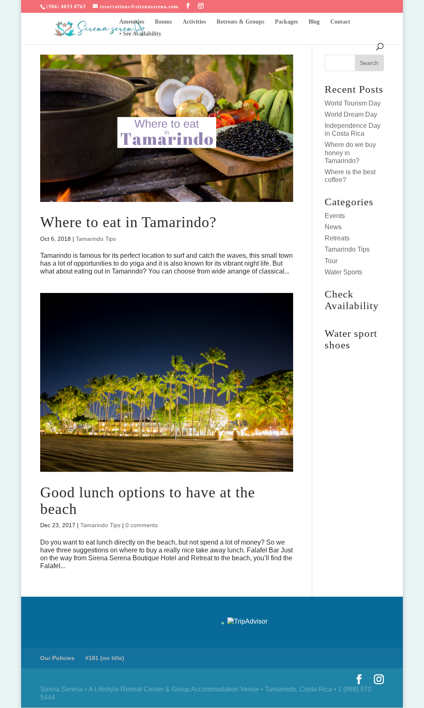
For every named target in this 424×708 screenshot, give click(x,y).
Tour (331, 260)
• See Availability (140, 34)
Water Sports (343, 272)
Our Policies (57, 658)
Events (335, 215)
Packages (286, 22)
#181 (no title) (104, 658)
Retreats (337, 238)
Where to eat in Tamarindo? (128, 222)
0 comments (141, 525)
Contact (340, 22)
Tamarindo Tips (96, 238)
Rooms (163, 22)
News (333, 226)
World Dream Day (351, 114)
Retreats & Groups (240, 22)
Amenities (131, 22)
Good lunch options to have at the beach (147, 500)
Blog (314, 22)
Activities (194, 22)
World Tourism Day (353, 103)
